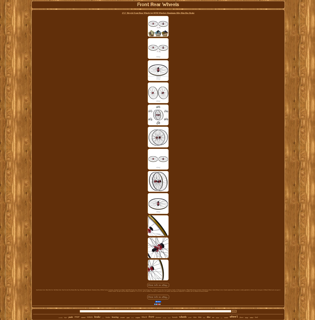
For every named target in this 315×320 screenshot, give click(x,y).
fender (108, 317)
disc (209, 317)
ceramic (122, 317)
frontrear (158, 317)
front (151, 316)
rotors (90, 317)
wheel (234, 316)
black (144, 317)
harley (132, 317)
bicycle (169, 317)
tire (213, 317)
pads (71, 317)
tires (204, 317)
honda (175, 317)
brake (97, 316)
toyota (217, 317)
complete (137, 317)
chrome (164, 317)
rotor (103, 317)
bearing (115, 317)
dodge (246, 317)
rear (77, 316)
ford (256, 317)
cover (190, 317)
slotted (83, 317)
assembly (61, 317)
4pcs (65, 317)
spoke (128, 317)
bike (200, 317)
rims (195, 317)
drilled (251, 317)
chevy (221, 317)
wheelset (226, 317)
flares (241, 317)
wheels (183, 316)
